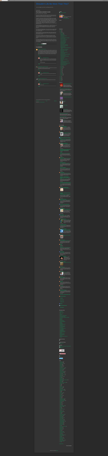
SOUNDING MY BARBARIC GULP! (64, 187)
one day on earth (62, 419)
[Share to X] (44, 43)
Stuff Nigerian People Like (63, 224)
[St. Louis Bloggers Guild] (61, 351)
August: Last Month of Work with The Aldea (64, 240)
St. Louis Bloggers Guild (62, 328)
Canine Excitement (62, 290)
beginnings (61, 380)
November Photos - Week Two (64, 52)
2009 (60, 78)
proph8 (61, 412)
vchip (60, 441)
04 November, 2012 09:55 (45, 66)
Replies (40, 56)
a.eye (40, 57)
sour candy (61, 234)
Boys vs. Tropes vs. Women (66, 219)
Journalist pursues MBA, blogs (64, 143)
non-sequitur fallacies (62, 326)
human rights (61, 386)
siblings (61, 375)
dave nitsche (61, 435)
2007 (60, 80)
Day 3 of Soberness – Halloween (63, 215)
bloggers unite (61, 406)
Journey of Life (40, 66)
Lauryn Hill (61, 418)
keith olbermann (62, 438)
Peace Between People (62, 316)
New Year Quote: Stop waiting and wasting (65, 88)
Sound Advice (61, 327)
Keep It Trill (61, 281)
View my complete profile (66, 18)
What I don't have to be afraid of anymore (65, 54)
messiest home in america (63, 426)
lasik (60, 425)
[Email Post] (41, 43)
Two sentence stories (62, 405)
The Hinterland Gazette (63, 296)
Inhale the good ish (63, 43)
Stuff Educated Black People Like (64, 336)
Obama (61, 388)
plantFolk (61, 303)
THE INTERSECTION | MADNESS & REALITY (65, 182)
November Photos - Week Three (64, 44)
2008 (60, 79)
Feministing (61, 323)
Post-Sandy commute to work (63, 116)
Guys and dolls (62, 51)
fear (60, 384)
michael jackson (62, 411)
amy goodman (61, 431)
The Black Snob (62, 157)
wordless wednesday (62, 374)
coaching (61, 381)
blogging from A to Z (62, 390)
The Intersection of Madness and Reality (64, 317)
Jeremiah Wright (62, 417)
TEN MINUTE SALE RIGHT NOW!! (67, 262)
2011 (60, 76)
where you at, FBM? (62, 252)
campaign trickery (62, 399)
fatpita (60, 436)
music (60, 394)
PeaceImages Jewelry (62, 261)
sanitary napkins (62, 420)
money (60, 408)
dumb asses (61, 383)
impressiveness (61, 363)
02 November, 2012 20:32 (46, 57)
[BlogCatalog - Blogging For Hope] (61, 347)
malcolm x (61, 439)
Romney (61, 429)
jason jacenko (61, 437)
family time (61, 370)
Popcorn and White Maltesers (63, 315)
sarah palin (61, 401)
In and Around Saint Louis (63, 199)
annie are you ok (62, 432)
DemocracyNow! (62, 312)
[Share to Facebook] (45, 43)
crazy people (61, 369)
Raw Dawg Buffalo (62, 208)
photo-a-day (61, 387)
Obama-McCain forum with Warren (64, 113)
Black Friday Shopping (63, 42)
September (62, 67)
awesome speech (62, 368)
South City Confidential (63, 167)
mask (60, 407)
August (61, 68)
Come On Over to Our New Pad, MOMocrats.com (65, 247)
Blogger (57, 450)
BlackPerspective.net (62, 162)
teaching (61, 364)
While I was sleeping (63, 38)
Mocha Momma (62, 307)
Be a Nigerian (61, 271)
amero (60, 430)
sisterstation (61, 285)
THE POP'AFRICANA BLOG (63, 305)
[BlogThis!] (43, 43)
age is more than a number (63, 382)
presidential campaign (62, 400)
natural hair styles (62, 389)
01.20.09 (61, 393)
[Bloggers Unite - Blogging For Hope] (61, 343)
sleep (60, 402)
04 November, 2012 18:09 (46, 72)
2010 (60, 77)
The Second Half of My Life (63, 126)
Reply (38, 69)
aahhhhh (61, 365)
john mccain (61, 395)
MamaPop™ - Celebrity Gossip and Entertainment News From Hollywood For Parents (65, 177)
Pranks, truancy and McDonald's (64, 45)
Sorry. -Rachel (62, 214)
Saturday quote (61, 376)
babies (60, 396)
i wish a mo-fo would (62, 371)
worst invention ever (62, 414)
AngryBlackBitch (62, 172)
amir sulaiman (61, 423)
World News (61, 311)
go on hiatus (61, 277)
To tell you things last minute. (63, 225)
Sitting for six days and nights (64, 50)
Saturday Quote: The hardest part (64, 49)
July (61, 69)
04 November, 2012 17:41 (44, 78)
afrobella (61, 152)
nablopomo (61, 362)
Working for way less (63, 46)
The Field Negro (62, 329)
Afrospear (61, 322)
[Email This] (42, 43)
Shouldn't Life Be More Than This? (52, 4)
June (61, 70)
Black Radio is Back (62, 333)
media (60, 377)
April (61, 72)
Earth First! (61, 335)
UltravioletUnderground (62, 324)
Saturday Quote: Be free (63, 41)
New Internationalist (62, 334)
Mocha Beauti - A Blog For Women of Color (65, 294)
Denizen (61, 244)
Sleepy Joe (39, 78)
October (62, 66)
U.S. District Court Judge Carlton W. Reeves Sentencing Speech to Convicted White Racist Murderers (65, 205)
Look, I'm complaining (63, 40)
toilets (60, 413)
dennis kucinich (61, 424)
